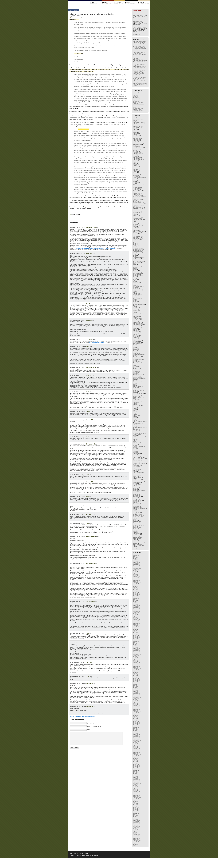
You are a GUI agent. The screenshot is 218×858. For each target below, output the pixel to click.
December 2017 (136, 679)
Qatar (134, 426)
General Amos (136, 247)
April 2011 (135, 775)
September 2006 (137, 840)
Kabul (134, 306)
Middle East (135, 355)
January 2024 (136, 592)
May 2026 (135, 558)
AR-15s (134, 141)
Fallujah (135, 223)
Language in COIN (137, 322)
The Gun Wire (136, 107)
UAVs (134, 518)
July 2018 (135, 671)
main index (140, 32)
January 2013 (136, 749)
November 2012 (136, 752)
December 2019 (136, 650)
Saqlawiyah (135, 452)
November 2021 (136, 623)
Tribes (134, 509)
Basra (134, 155)
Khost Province (136, 313)
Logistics (135, 337)
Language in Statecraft (138, 323)
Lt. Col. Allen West (137, 340)
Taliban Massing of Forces (139, 490)
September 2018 (137, 668)
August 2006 (136, 841)
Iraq (134, 292)
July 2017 (135, 685)
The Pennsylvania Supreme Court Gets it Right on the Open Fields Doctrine (139, 68)
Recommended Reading (138, 433)
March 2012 (135, 761)
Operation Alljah (136, 396)
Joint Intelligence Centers (139, 304)
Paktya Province (136, 401)
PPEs (134, 420)
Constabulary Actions (138, 192)
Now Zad (135, 388)
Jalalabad (135, 299)
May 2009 (135, 802)
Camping (135, 171)
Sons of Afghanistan (137, 472)
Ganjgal (135, 243)
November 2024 (136, 580)
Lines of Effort (136, 335)
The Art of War (136, 501)
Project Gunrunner (137, 423)
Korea (134, 317)
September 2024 (137, 582)
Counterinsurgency (137, 199)
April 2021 (135, 631)
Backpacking (136, 151)
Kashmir (135, 312)
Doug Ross (135, 95)
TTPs (134, 513)
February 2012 (136, 763)
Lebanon (135, 330)
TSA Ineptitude (136, 512)
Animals (135, 137)
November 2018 (136, 666)
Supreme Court (136, 482)
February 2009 (136, 806)
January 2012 (136, 764)
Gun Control (135, 258)
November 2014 (136, 723)
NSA (134, 389)
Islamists (135, 296)
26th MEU (135, 118)
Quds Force (135, 429)
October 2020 (136, 638)
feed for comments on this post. (78, 716)
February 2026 (136, 562)
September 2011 (137, 769)
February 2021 (136, 634)
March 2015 (135, 718)
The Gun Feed (136, 106)
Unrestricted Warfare (137, 525)
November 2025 (136, 566)
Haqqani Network (137, 266)
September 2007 (137, 826)
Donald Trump (136, 211)
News (134, 384)
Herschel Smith (91, 420)
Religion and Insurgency (138, 436)
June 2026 (135, 557)
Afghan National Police (138, 123)
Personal (135, 407)
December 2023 (136, 593)
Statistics (135, 478)
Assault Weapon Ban (138, 147)
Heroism (135, 269)
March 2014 (135, 733)
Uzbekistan (135, 528)
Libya (134, 334)
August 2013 (136, 741)
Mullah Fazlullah (137, 370)
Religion (135, 435)
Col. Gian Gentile (137, 187)
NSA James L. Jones (137, 390)
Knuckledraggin (136, 98)
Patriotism (135, 403)
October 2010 (136, 782)
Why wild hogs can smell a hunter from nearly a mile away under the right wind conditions (139, 48)
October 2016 (136, 696)
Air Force (135, 129)
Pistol (134, 411)
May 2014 (135, 730)
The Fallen (135, 502)
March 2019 (135, 661)
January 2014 (136, 735)
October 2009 (136, 796)
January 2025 (136, 577)
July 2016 (135, 699)
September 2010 (137, 783)
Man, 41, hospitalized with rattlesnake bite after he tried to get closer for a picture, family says (140, 63)
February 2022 (136, 619)
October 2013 (136, 739)
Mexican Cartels (136, 350)
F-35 (134, 221)
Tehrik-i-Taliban (136, 495)
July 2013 (135, 742)
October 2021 (136, 624)
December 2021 (136, 622)
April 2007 (135, 832)
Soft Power (135, 470)
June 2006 (135, 844)
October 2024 (136, 581)
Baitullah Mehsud (137, 153)
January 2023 (136, 606)
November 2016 (136, 695)
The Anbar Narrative (137, 500)
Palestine (135, 402)
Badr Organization (137, 152)
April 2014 (135, 732)
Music (134, 373)
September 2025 (137, 568)
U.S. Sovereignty (137, 517)
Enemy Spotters (136, 218)
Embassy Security (137, 217)
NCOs (134, 383)
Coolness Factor (136, 193)
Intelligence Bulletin (137, 290)
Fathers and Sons (137, 225)
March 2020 (135, 647)
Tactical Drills (136, 487)
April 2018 (135, 674)
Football (135, 235)
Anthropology (136, 139)
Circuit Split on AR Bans (138, 73)
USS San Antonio (137, 527)
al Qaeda (135, 132)
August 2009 (136, 798)
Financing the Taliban (138, 232)
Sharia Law (135, 462)
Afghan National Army (138, 122)
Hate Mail (135, 267)
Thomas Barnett (136, 507)
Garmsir (135, 244)
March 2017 (135, 690)
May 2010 (135, 788)
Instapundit (135, 96)
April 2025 (135, 574)
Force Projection (136, 236)
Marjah (134, 345)
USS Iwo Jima (136, 526)
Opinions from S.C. (74, 19)
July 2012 (135, 757)
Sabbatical (135, 450)
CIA (133, 183)
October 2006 (136, 839)
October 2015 (136, 710)
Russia (134, 448)
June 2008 (135, 815)
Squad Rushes (136, 476)
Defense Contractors (137, 202)
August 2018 (136, 669)
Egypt (134, 214)
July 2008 (135, 814)
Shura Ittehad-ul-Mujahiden (139, 463)
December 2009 (136, 794)
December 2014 (136, 722)
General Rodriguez (137, 251)
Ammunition (135, 135)
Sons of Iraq (135, 474)
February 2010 (136, 791)
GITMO (134, 255)
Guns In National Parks (138, 261)
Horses (134, 276)
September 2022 (137, 611)
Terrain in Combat (137, 496)
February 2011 (136, 777)
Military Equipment (137, 359)
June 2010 (135, 787)
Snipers (134, 468)
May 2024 (135, 587)
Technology (135, 494)
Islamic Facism (136, 294)
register (86, 853)
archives (140, 30)
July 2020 (135, 642)
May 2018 (135, 673)
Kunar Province (136, 319)
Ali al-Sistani (136, 133)
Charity (134, 180)
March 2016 (135, 704)
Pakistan (135, 399)
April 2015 (135, 717)
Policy (134, 416)
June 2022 (135, 614)
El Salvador (135, 215)
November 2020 (136, 637)
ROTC (134, 445)
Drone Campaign (137, 212)
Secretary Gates (136, 460)
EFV (134, 213)
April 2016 (135, 703)
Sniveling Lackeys (137, 469)
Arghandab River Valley (138, 143)
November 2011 (136, 766)
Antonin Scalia (136, 140)
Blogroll (134, 162)
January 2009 (136, 807)
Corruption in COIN (137, 195)
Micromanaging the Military (139, 354)
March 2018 (135, 675)
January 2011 (136, 778)
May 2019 (135, 659)
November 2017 (136, 680)
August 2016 (136, 698)
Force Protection (136, 237)
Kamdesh (135, 309)
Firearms (135, 233)
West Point (135, 543)
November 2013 (136, 738)
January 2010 (136, 792)
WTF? (134, 546)
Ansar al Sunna (136, 138)
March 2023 (135, 604)
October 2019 (136, 653)
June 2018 (135, 672)
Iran (134, 291)
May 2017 (135, 687)
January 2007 (136, 835)
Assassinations (136, 146)
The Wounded (136, 506)
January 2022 (136, 620)
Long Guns (135, 339)
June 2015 (135, 715)
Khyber (134, 315)
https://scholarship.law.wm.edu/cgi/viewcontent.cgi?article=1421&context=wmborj (96, 248)
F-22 (134, 220)
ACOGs (134, 121)
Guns (134, 260)
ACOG (134, 120)
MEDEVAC (135, 346)
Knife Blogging (136, 316)
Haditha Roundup (137, 262)
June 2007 (135, 830)
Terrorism (135, 497)
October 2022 (136, 610)
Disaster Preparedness (138, 207)
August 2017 (136, 684)
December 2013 (136, 736)
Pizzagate (135, 413)
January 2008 (136, 821)
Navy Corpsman (136, 382)
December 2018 (136, 665)
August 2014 (136, 727)
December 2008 (136, 808)
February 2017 (136, 691)
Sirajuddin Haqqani (137, 465)
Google (134, 256)
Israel (134, 297)
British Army (135, 170)
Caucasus (135, 175)
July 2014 (135, 728)
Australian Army (136, 149)
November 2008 (136, 809)
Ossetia (134, 398)
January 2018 (136, 678)
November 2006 (136, 838)
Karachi (134, 311)
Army (134, 145)
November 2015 (136, 709)
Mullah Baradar (136, 368)
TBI (133, 493)
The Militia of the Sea (138, 45)
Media (134, 347)
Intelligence (135, 288)
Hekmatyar (135, 268)
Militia (134, 360)
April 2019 (135, 660)
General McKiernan (137, 250)
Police (134, 414)
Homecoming (136, 274)
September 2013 (137, 740)
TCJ (139, 34)
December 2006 (136, 837)
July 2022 (135, 613)
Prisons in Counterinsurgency (140, 421)
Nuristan (135, 392)
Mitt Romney (136, 361)
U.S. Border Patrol (137, 514)
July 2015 (135, 714)
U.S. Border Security (137, 515)
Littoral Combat (136, 336)
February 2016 (136, 705)
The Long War (136, 503)
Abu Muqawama (136, 119)
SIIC (134, 464)
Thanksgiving (136, 499)
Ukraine (135, 520)
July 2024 (135, 585)
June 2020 (135, 643)
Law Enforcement (137, 327)
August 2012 (136, 755)
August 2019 (136, 655)
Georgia (135, 254)
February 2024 (136, 591)
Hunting (135, 279)
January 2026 (136, 563)
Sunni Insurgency (137, 479)
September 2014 (137, 726)
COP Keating (136, 194)
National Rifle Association (139, 378)
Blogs (134, 163)
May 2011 (135, 773)
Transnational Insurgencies (139, 508)
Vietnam (135, 532)
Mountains (135, 366)
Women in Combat (137, 545)
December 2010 (136, 779)
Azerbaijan (135, 150)
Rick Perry (135, 439)
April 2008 (135, 818)
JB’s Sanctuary (136, 97)
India (134, 284)
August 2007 (136, 827)
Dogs (134, 210)
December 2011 (136, 765)
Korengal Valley (136, 318)
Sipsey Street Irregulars (138, 104)
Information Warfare (137, 286)
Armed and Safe (136, 92)
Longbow (89, 683)
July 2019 (135, 656)
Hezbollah (135, 270)
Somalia (135, 471)
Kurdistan (135, 321)
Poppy (134, 419)
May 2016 (135, 702)
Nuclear (135, 391)
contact (81, 853)
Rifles (134, 440)
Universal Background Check (139, 523)
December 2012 (136, 751)
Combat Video (136, 189)
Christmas (135, 182)
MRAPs (134, 367)
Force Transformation (138, 238)
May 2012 (135, 759)
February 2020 (136, 648)
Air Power (135, 131)
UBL (134, 519)
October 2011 (136, 767)
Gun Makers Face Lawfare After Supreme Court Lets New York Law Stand (140, 52)
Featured (135, 230)
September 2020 (137, 640)
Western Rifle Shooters (138, 110)
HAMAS (135, 264)
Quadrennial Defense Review (140, 427)
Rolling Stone (136, 442)
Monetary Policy (136, 362)
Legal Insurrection (137, 100)
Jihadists (135, 301)
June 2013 (135, 744)
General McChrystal (137, 249)
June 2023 (135, 600)
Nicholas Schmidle (137, 386)
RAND (134, 432)
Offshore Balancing (137, 395)
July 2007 (135, 828)
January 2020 (136, 649)
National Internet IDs (137, 377)
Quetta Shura (136, 431)
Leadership (135, 329)
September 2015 (137, 711)
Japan (134, 300)
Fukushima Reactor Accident (139, 241)
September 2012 (137, 754)
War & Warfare (136, 533)
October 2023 (136, 595)
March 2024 (135, 589)
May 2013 (135, 745)
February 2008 (136, 820)
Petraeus (135, 408)
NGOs (134, 385)
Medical (135, 348)
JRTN (134, 305)
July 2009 (135, 800)
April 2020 (135, 646)
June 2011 (135, 772)
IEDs (134, 281)
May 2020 (135, 644)
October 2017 (136, 681)
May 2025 (135, 573)
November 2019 (136, 652)
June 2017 (135, 686)
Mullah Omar (136, 371)
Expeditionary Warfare (138, 219)
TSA (134, 511)
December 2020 (136, 636)
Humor (134, 278)
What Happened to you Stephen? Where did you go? (140, 60)
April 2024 (135, 588)
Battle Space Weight (137, 159)
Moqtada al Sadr (137, 364)
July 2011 (135, 771)
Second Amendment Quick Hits (140, 458)
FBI (133, 229)
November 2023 (136, 594)
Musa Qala (135, 372)
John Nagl (135, 303)
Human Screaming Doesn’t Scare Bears (139, 79)
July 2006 (135, 843)
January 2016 (136, 706)
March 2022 (135, 618)
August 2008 (136, 813)
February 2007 (136, 834)
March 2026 (135, 561)
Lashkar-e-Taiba (136, 325)
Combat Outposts (137, 188)
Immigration (135, 282)
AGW (134, 128)
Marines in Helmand (137, 343)
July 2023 (135, 599)
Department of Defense (138, 204)
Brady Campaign (137, 168)
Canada (135, 172)
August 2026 (136, 555)
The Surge (135, 505)
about (71, 853)
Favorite (135, 226)
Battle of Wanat (136, 158)
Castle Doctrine (136, 174)
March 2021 (135, 632)
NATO (134, 379)
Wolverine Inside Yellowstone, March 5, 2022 (140, 81)
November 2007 (136, 824)
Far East (135, 224)
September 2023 (137, 597)
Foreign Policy (136, 239)
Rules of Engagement (138, 446)
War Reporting (136, 537)
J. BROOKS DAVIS (78, 53)
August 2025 (136, 569)
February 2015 (136, 720)
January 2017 (136, 692)
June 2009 (135, 801)
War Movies (135, 536)
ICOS (134, 280)
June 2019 (135, 657)
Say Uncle (135, 103)
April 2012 (135, 760)
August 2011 (136, 770)
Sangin (134, 451)
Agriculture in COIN (137, 127)
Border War (135, 167)
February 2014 (136, 734)
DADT (134, 200)
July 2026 (135, 556)
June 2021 (135, 629)
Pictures (135, 409)
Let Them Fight (136, 333)
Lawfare (135, 328)
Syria (134, 485)
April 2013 (135, 746)
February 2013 (136, 748)
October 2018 (136, 667)
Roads (134, 441)
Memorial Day (136, 349)
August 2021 (136, 626)
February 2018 (136, 677)
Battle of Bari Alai (137, 157)
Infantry (134, 285)
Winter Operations (137, 544)
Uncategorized (136, 521)
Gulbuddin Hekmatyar (138, 257)
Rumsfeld (135, 447)
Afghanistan (135, 125)
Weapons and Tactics (138, 542)
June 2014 (135, 729)
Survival (135, 483)
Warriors (135, 539)
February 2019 (136, 662)
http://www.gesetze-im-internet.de (97, 342)
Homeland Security (137, 275)
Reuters (135, 438)
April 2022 (135, 617)
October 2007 (136, 825)
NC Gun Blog (136, 101)
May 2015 (135, 716)
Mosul (134, 365)
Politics (134, 417)
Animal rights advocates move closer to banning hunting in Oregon (140, 84)
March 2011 (135, 776)
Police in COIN (136, 415)
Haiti (134, 263)
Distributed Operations (138, 208)
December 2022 (136, 607)
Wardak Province (137, 538)
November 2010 (136, 781)
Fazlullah (135, 227)
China (134, 181)
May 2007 (135, 831)
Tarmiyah (135, 491)
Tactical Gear (136, 488)
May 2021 (135, 630)
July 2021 (135, 628)
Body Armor (135, 164)
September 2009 (137, 797)
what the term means (83, 128)
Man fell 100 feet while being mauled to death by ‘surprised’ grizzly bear (139, 71)
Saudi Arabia (136, 454)
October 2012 (136, 753)
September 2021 (137, 625)
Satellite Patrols (136, 453)
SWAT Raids (136, 484)
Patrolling (135, 404)
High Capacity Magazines (139, 272)
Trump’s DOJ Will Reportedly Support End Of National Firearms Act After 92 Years (139, 42)
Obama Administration (138, 393)
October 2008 (136, 810)
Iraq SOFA (135, 293)
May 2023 (135, 601)
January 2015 (136, 721)
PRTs (134, 425)
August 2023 (136, 598)
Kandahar (135, 310)
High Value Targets (137, 273)
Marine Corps (136, 341)
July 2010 (135, 785)
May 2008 (135, 816)
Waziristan (135, 540)
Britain (134, 169)
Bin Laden (135, 161)
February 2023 (136, 605)
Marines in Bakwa (137, 342)
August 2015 (136, 712)
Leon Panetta (136, 331)
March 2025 (135, 575)
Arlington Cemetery (137, 144)
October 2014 (136, 724)
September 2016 (137, 697)
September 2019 (137, 654)
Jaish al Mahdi (136, 298)
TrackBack (92, 716)
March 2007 (135, 833)
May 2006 (135, 845)
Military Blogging (137, 356)
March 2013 (135, 747)
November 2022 (136, 609)
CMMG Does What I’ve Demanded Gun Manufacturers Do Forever (139, 76)
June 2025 (135, 571)
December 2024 (136, 579)
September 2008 (137, 812)
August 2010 (136, 784)
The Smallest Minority (138, 108)
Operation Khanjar (137, 397)
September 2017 (137, 683)
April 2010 (135, 789)
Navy (134, 380)
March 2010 (135, 790)
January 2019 (136, 663)
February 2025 (136, 576)
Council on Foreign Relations (139, 196)
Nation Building (136, 376)
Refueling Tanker (137, 434)
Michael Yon (136, 353)
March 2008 (135, 819)
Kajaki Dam (135, 307)
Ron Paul (135, 444)
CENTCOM (135, 176)
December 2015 (136, 708)
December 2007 (136, 822)
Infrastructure (136, 287)
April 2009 (135, 803)
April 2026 (135, 560)
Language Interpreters (138, 324)
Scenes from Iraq (137, 456)
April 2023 (135, 603)
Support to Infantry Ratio (138, 481)
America (135, 134)
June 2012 (135, 758)
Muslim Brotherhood (137, 374)
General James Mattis (138, 248)
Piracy (134, 410)
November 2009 (136, 795)
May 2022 (135, 616)
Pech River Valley (137, 405)
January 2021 (136, 635)
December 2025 (136, 564)
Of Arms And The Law (138, 102)
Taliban (134, 489)
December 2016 (136, 693)
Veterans (135, 531)
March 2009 (135, 804)
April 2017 (135, 689)
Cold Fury (135, 94)
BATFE (134, 156)
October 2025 (136, 567)
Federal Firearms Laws (138, 231)
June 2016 (135, 701)
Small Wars (135, 466)
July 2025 (135, 570)
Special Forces (136, 475)
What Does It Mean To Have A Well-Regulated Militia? (92, 14)
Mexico (134, 352)
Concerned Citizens (137, 190)
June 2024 (135, 586)
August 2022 (136, 612)
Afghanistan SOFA (137, 126)
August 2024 (136, 583)
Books (134, 165)
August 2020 (136, 641)
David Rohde (136, 201)
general (134, 245)
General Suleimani (137, 253)
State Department (137, 477)
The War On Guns (137, 109)
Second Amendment (76, 214)
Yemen (134, 548)
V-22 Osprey (136, 530)
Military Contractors (137, 358)
